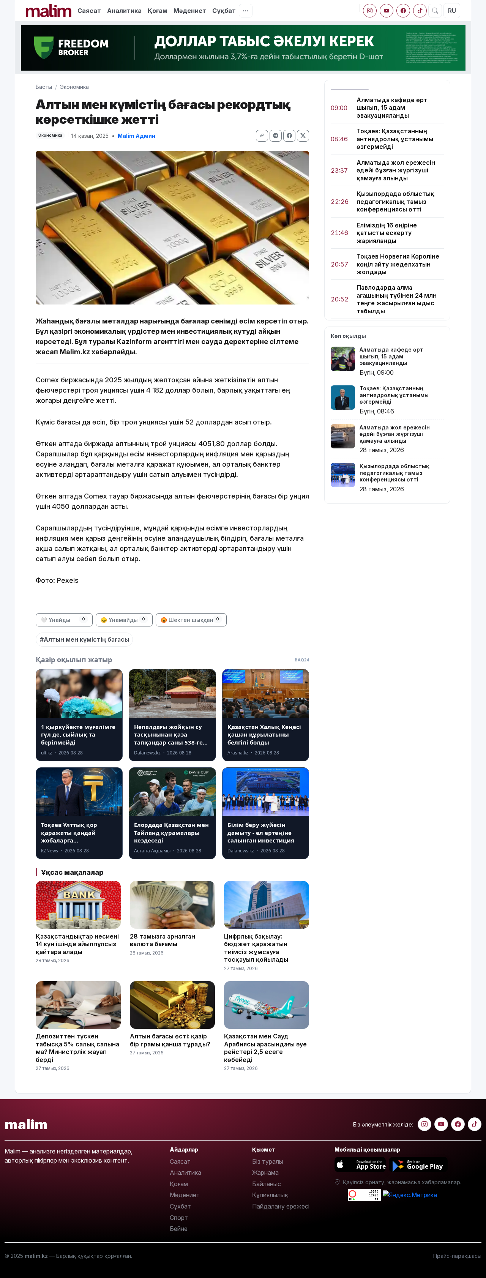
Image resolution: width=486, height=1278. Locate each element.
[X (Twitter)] (303, 136)
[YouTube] (386, 10)
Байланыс (266, 1184)
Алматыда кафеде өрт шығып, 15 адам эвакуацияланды (392, 107)
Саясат (89, 10)
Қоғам (157, 10)
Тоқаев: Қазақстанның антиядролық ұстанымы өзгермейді (395, 139)
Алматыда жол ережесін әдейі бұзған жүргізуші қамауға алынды (396, 170)
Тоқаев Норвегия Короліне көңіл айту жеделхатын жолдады (398, 264)
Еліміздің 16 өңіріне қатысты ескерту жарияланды (387, 233)
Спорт (179, 1217)
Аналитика (124, 10)
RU (452, 10)
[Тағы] (245, 10)
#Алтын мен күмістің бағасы (84, 639)
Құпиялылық (270, 1195)
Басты (44, 87)
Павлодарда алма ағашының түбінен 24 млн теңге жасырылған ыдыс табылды (397, 299)
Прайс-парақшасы (457, 1256)
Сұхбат (180, 1206)
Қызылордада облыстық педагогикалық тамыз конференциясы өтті (395, 201)
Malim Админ (136, 136)
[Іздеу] (435, 10)
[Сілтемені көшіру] (262, 136)
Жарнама (265, 1172)
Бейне (179, 1228)
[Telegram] (276, 136)
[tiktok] (420, 10)
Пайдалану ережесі (280, 1206)
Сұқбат (224, 10)
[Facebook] (403, 10)
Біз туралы (267, 1161)
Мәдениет (190, 10)
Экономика (74, 87)
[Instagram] (370, 10)
